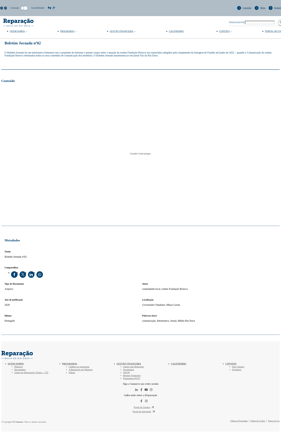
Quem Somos (17, 31)
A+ (6, 8)
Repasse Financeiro (132, 375)
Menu (260, 8)
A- (2, 8)
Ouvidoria (236, 369)
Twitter (23, 274)
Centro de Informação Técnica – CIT (31, 372)
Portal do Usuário (142, 407)
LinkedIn (31, 274)
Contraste (14, 8)
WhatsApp (39, 274)
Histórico (18, 367)
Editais (72, 372)
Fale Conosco (238, 367)
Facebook (14, 274)
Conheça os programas (79, 367)
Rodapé (275, 8)
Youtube (146, 389)
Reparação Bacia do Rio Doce (18, 22)
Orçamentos (128, 369)
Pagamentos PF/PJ (131, 378)
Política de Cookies (257, 421)
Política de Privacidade (239, 421)
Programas (67, 31)
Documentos (20, 369)
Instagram (151, 389)
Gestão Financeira (121, 31)
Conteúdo (245, 8)
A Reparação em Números (81, 369)
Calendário (176, 31)
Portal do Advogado (142, 411)
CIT (17, 355)
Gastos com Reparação (133, 367)
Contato (224, 31)
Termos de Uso (274, 421)
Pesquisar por (236, 22)
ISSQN (126, 372)
